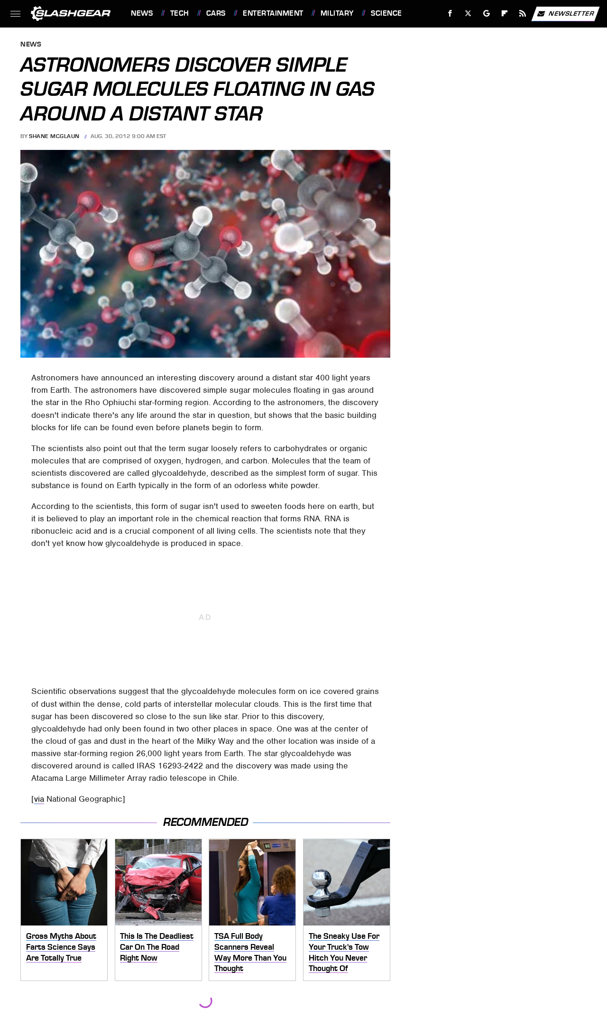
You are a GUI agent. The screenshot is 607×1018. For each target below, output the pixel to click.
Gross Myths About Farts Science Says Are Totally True (61, 946)
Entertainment (273, 13)
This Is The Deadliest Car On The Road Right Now (156, 946)
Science (386, 13)
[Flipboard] (505, 13)
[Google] (486, 13)
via (39, 799)
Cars (216, 13)
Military (337, 13)
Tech (179, 13)
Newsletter (571, 13)
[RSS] (523, 13)
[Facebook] (450, 13)
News (142, 13)
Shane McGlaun (54, 136)
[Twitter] (468, 13)
